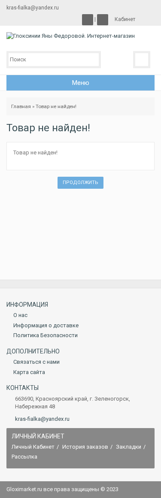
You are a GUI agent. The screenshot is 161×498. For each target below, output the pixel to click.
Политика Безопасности (45, 335)
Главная (21, 106)
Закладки (128, 447)
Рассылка (24, 456)
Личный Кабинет (33, 447)
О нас (20, 315)
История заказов (85, 447)
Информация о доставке (46, 325)
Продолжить (80, 182)
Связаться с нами (36, 362)
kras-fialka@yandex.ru (42, 419)
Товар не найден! (56, 106)
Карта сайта (29, 372)
